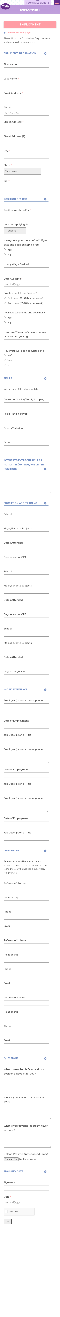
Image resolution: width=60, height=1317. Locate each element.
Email (7, 926)
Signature (10, 1182)
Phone (7, 911)
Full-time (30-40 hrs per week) (25, 298)
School (8, 514)
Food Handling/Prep (16, 413)
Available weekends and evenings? (24, 312)
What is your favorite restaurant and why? (25, 1099)
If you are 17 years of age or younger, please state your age (25, 334)
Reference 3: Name (15, 997)
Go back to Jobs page (19, 32)
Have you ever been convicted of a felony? (24, 353)
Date (7, 1197)
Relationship (11, 897)
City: (7, 150)
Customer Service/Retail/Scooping (24, 399)
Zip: (6, 181)
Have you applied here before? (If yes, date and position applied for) (26, 242)
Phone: (8, 107)
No (9, 254)
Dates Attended (13, 542)
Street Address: (13, 122)
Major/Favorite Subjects (18, 528)
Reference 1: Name (14, 883)
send (7, 1221)
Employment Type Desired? (20, 293)
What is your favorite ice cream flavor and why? (26, 1128)
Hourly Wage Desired (17, 264)
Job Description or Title (17, 735)
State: (8, 165)
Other (7, 442)
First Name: (11, 64)
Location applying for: (16, 224)
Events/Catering (13, 428)
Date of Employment (16, 720)
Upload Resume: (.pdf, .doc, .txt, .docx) (26, 1154)
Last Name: (11, 78)
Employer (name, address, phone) (23, 700)
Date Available (13, 278)
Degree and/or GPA (15, 557)
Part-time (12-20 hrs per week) (25, 303)
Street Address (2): (14, 136)
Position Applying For (17, 210)
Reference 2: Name (15, 940)
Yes (9, 249)
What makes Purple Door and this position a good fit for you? (24, 1071)
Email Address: (13, 93)
